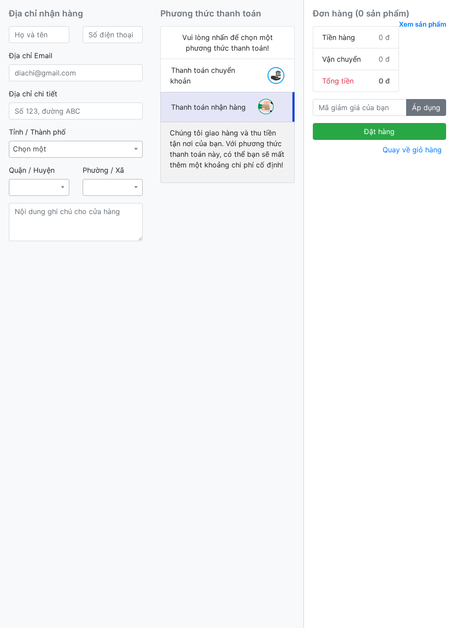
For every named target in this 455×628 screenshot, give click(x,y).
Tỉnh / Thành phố (37, 131)
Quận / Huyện (32, 170)
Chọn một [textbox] (29, 148)
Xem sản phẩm (422, 24)
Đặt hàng (379, 131)
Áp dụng (426, 107)
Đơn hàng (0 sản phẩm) (361, 13)
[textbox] (39, 180)
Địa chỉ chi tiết (33, 93)
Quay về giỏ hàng (412, 149)
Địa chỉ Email (30, 55)
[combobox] (76, 149)
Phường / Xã (103, 170)
